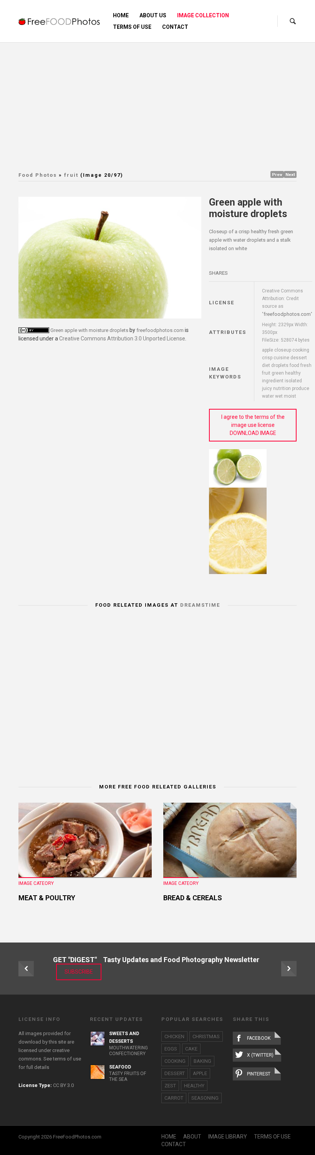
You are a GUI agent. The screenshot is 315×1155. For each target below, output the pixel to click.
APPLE (200, 1073)
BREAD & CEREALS (192, 898)
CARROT (173, 1098)
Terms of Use (132, 27)
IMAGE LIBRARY (227, 1136)
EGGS (170, 1049)
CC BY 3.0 (63, 1085)
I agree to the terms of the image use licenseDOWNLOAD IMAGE (253, 425)
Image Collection (203, 15)
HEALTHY (194, 1086)
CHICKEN (174, 1036)
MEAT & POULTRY (46, 898)
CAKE (191, 1049)
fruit (71, 175)
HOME (168, 1136)
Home (121, 15)
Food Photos (37, 175)
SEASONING (205, 1098)
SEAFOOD (120, 1067)
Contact (175, 27)
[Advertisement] (166, 100)
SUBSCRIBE (79, 972)
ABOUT (192, 1136)
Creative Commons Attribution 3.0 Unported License (122, 338)
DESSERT (174, 1073)
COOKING (175, 1061)
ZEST (170, 1086)
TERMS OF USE (272, 1136)
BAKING (202, 1061)
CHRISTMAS (206, 1036)
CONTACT (173, 1144)
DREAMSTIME (200, 605)
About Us (152, 15)
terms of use (67, 1059)
